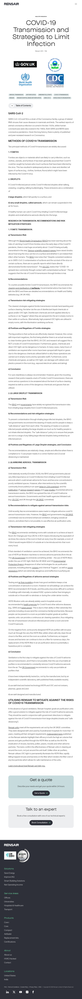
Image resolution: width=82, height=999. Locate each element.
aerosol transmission (16, 94)
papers (37, 490)
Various (31, 251)
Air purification (31, 94)
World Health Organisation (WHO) (34, 241)
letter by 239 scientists (48, 487)
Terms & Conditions (13, 987)
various (23, 490)
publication (13, 490)
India (6, 980)
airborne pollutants (45, 94)
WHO (31, 257)
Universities (9, 902)
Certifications (10, 942)
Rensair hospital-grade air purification (29, 97)
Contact (7, 963)
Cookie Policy (24, 987)
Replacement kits (11, 938)
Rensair (11, 97)
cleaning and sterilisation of (24, 288)
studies (52, 490)
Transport (8, 909)
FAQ (5, 987)
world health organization (61, 97)
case (46, 490)
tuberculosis (26, 608)
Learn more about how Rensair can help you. (26, 766)
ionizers (35, 568)
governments (26, 405)
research (30, 490)
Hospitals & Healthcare (13, 906)
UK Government (18, 558)
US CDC (45, 267)
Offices (7, 898)
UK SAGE (40, 500)
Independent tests (55, 734)
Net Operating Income (13, 885)
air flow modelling (25, 582)
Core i (6, 922)
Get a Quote (40, 793)
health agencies (30, 605)
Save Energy (9, 873)
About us (8, 955)
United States (10, 976)
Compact (8, 930)
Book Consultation (40, 823)
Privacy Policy (33, 987)
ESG (40, 987)
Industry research (41, 16)
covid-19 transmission (61, 94)
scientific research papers (45, 251)
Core (6, 926)
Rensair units (13, 728)
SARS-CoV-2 (47, 97)
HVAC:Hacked (10, 959)
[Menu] (76, 4)
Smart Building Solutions (14, 881)
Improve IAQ (9, 877)
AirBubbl (7, 934)
